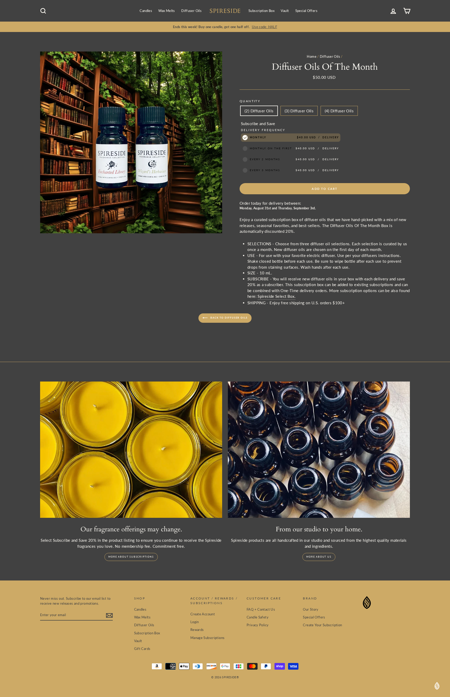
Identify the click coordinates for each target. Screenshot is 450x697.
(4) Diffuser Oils (339, 110)
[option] (225, 26)
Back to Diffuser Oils (229, 317)
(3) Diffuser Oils (299, 110)
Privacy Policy (257, 625)
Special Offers (306, 11)
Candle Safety (257, 617)
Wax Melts (166, 11)
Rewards (197, 630)
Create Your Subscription (322, 625)
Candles (146, 11)
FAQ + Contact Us (261, 609)
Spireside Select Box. (277, 296)
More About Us (318, 556)
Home (311, 56)
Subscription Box (261, 11)
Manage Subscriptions (207, 638)
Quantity (250, 101)
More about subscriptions (131, 556)
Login (194, 622)
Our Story (310, 609)
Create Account (202, 614)
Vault (285, 11)
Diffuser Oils (191, 11)
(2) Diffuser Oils (259, 110)
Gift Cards (142, 649)
